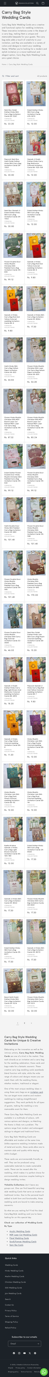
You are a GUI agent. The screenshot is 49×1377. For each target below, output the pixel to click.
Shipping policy (13, 1372)
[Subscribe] (38, 1344)
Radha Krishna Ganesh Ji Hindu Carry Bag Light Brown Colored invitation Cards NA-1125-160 (12, 851)
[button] (5, 3)
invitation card (36, 1092)
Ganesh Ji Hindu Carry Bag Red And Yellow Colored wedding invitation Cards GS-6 (35, 266)
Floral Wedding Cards (19, 1238)
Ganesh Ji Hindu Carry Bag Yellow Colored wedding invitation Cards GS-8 (12, 743)
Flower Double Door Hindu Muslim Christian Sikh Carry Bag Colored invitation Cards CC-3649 (12, 638)
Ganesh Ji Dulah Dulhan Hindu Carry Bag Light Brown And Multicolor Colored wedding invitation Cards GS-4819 (12, 691)
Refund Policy (10, 1327)
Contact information (34, 1368)
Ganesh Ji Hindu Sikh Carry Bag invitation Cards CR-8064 (35, 317)
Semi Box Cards (16, 1245)
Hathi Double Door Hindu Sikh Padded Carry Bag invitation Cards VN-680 (12, 529)
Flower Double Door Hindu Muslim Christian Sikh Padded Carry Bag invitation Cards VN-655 (12, 267)
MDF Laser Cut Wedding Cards (23, 1234)
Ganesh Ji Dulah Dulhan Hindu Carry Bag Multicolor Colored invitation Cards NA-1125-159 (35, 163)
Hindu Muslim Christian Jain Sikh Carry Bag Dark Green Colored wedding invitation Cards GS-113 (11, 797)
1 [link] (17, 1023)
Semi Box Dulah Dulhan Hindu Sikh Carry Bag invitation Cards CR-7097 (12, 113)
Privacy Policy (10, 1310)
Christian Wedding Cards (15, 1282)
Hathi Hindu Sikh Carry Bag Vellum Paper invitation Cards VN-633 (11, 369)
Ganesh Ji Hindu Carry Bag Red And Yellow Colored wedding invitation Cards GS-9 (12, 319)
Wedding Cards (11, 1265)
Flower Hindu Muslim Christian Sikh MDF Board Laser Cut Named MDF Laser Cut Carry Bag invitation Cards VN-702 (12, 424)
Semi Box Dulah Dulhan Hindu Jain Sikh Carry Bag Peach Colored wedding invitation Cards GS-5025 (35, 638)
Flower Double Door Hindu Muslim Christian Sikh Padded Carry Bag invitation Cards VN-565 (12, 584)
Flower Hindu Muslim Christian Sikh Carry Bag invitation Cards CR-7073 (35, 1000)
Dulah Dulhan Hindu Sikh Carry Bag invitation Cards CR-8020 (35, 849)
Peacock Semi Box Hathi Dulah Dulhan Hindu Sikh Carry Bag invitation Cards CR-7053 (12, 163)
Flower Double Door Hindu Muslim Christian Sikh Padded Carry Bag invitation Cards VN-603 (35, 478)
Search (8, 1299)
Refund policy (38, 1372)
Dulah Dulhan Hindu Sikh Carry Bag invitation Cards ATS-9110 (35, 214)
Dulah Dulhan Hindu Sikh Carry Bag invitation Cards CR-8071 (12, 951)
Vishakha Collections (23, 1365)
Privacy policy (20, 1368)
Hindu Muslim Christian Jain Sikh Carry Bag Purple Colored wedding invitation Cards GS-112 (35, 744)
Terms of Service (12, 1316)
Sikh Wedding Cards (13, 1287)
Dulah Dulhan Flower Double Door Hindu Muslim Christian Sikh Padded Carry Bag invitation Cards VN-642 (12, 478)
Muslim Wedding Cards (14, 1276)
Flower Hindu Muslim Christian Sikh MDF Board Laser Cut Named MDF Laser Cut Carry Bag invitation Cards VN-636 (35, 424)
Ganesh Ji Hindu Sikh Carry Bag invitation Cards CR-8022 (12, 901)
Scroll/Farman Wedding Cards (23, 1241)
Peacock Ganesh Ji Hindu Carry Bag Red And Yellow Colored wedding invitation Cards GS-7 (35, 690)
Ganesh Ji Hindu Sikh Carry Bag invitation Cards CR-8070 (35, 950)
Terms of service (26, 1372)
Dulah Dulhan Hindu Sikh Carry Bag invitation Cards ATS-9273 (35, 113)
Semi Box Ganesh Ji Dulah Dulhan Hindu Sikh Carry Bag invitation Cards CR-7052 (12, 215)
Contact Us (9, 1305)
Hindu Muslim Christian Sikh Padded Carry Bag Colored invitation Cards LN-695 (34, 583)
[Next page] (31, 1023)
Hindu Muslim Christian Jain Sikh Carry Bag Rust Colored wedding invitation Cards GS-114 (35, 797)
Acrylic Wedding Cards (20, 1231)
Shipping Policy (11, 1322)
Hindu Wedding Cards (14, 1270)
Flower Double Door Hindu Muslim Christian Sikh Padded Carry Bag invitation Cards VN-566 (35, 531)
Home (4, 64)
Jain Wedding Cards (13, 1293)
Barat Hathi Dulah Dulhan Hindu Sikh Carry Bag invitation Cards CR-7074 (12, 1000)
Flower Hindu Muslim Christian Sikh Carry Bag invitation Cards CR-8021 (35, 902)
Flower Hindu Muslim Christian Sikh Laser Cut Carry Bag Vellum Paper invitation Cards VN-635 (36, 370)
